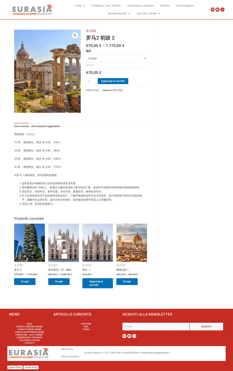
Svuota (89, 65)
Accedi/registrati (117, 13)
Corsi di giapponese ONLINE (29, 332)
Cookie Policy (31, 367)
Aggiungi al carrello (113, 81)
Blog (29, 324)
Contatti (164, 5)
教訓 (88, 51)
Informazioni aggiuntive (45, 126)
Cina (86, 326)
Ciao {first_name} (147, 13)
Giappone (86, 324)
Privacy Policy (15, 367)
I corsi (78, 5)
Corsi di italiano (184, 5)
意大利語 (91, 30)
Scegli (25, 281)
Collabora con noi (29, 340)
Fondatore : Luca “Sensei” (106, 5)
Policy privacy (67, 349)
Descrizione (21, 126)
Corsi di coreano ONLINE (29, 326)
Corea (86, 329)
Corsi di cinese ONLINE (29, 329)
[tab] (21, 126)
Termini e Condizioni (70, 356)
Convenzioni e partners (140, 5)
